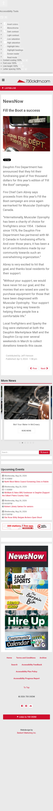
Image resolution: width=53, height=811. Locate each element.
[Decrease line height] (19, 66)
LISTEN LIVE (10, 88)
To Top (26, 687)
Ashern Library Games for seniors (18, 506)
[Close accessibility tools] (6, 17)
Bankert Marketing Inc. (26, 733)
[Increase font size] (21, 63)
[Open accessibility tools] (3, 3)
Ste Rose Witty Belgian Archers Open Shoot (23, 517)
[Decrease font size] (18, 63)
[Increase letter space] (25, 69)
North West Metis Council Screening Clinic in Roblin (26, 482)
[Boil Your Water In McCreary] (26, 413)
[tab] (19, 442)
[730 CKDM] (26, 81)
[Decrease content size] (23, 60)
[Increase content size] (26, 60)
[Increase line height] (22, 66)
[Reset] (2, 17)
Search (45, 452)
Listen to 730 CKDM (27, 717)
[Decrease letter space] (22, 69)
